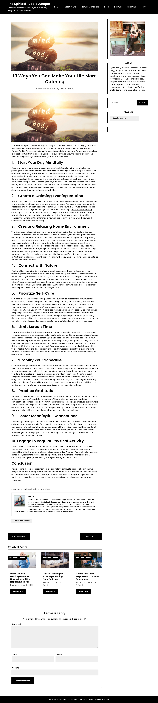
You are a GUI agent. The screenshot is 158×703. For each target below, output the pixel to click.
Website (15, 668)
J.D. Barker (25, 346)
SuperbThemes (102, 699)
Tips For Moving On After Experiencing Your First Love (53, 576)
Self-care (15, 298)
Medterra (38, 187)
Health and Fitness (22, 521)
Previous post (18, 536)
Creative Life (70, 7)
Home (56, 7)
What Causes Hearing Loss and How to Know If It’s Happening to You (20, 577)
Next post (90, 536)
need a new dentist (51, 318)
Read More (18, 591)
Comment (16, 624)
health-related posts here (38, 489)
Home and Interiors (90, 7)
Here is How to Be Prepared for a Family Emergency (87, 576)
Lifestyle (118, 7)
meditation (69, 246)
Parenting (131, 7)
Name (15, 654)
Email (59, 654)
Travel (144, 7)
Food (106, 7)
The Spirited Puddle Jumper (29, 4)
